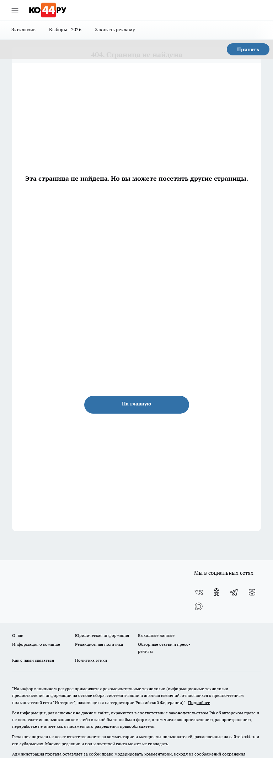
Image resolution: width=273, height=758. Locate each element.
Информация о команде (36, 644)
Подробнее (199, 702)
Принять (248, 49)
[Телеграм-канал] (234, 592)
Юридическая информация (102, 635)
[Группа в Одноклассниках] (216, 592)
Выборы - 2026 (65, 29)
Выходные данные (156, 635)
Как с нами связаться (33, 660)
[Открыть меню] (14, 10)
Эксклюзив (23, 29)
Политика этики (91, 660)
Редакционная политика (99, 644)
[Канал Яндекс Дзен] (252, 592)
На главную (136, 403)
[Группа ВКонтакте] (199, 592)
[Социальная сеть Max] (199, 606)
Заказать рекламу (115, 29)
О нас (17, 635)
